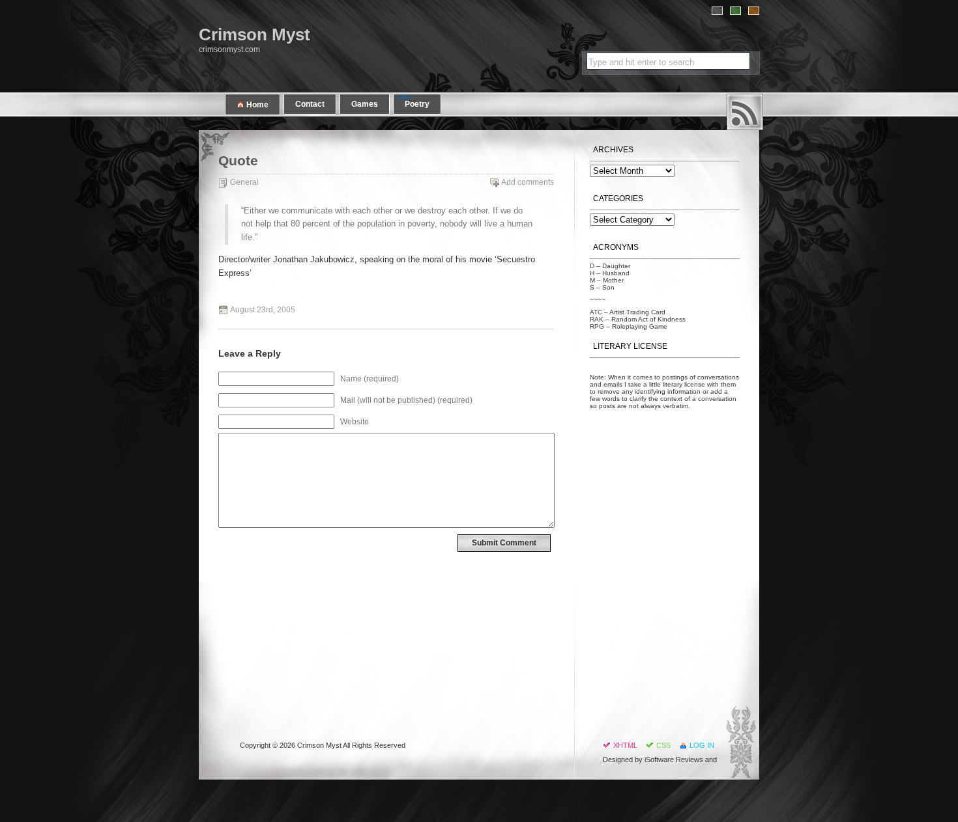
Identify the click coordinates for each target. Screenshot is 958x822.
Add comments (527, 182)
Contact (310, 104)
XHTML (625, 745)
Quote (238, 161)
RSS (745, 112)
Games (364, 104)
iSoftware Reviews (674, 759)
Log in (701, 745)
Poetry (417, 104)
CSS (663, 745)
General (244, 182)
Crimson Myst (254, 34)
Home (256, 104)
